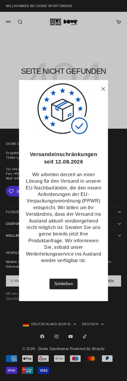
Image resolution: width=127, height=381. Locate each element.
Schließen (63, 284)
